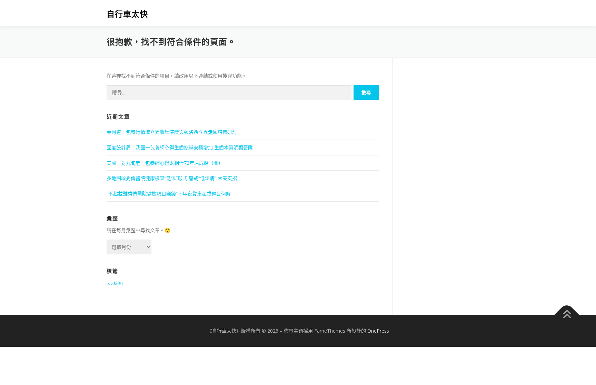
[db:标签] (115, 283)
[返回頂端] (567, 314)
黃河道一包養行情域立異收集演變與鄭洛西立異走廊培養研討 (172, 132)
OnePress (378, 330)
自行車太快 (127, 14)
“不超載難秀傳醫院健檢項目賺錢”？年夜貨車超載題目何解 (169, 193)
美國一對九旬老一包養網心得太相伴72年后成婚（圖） (165, 163)
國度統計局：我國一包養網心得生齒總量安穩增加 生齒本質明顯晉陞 (180, 147)
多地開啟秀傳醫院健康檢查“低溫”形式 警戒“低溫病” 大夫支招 (172, 178)
